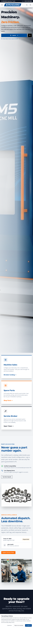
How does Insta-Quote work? (10, 39)
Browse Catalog (9, 375)
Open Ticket (8, 426)
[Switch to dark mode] (27, 5)
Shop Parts (7, 400)
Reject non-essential (19, 625)
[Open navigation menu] (2, 4)
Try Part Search (7, 477)
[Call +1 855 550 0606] (30, 35)
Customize (9, 625)
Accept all (28, 625)
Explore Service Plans (8, 552)
